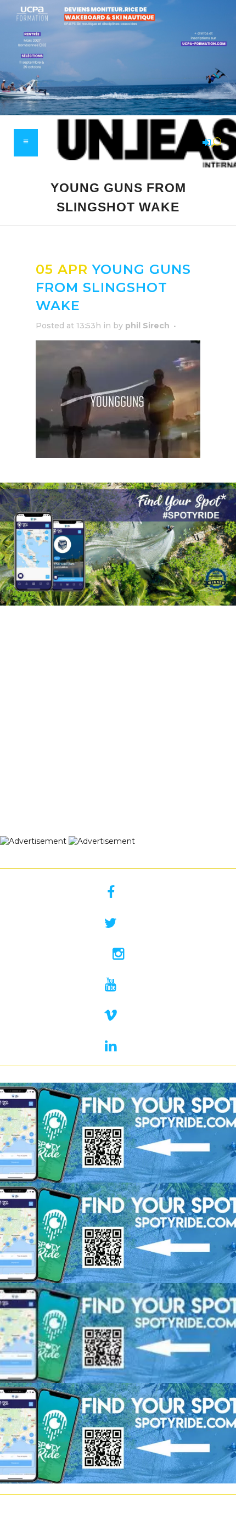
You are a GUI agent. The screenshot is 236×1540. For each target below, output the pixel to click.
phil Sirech (147, 326)
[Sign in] (204, 143)
